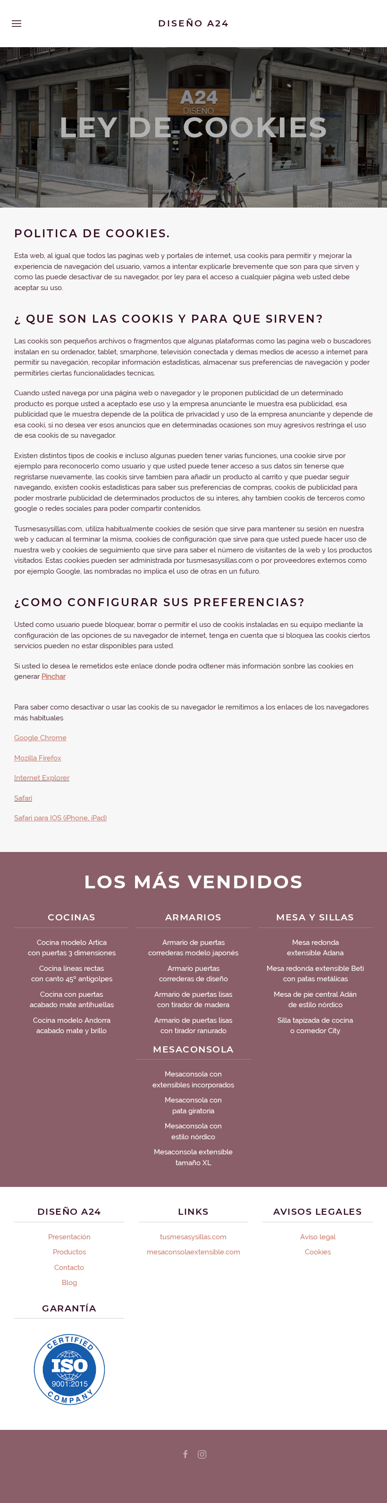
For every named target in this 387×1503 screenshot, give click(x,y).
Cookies (318, 1252)
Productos (69, 1252)
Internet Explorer (41, 778)
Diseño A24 (193, 23)
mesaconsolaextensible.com (193, 1252)
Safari (23, 798)
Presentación (69, 1237)
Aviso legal (318, 1237)
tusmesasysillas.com (193, 1237)
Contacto (69, 1267)
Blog (69, 1282)
